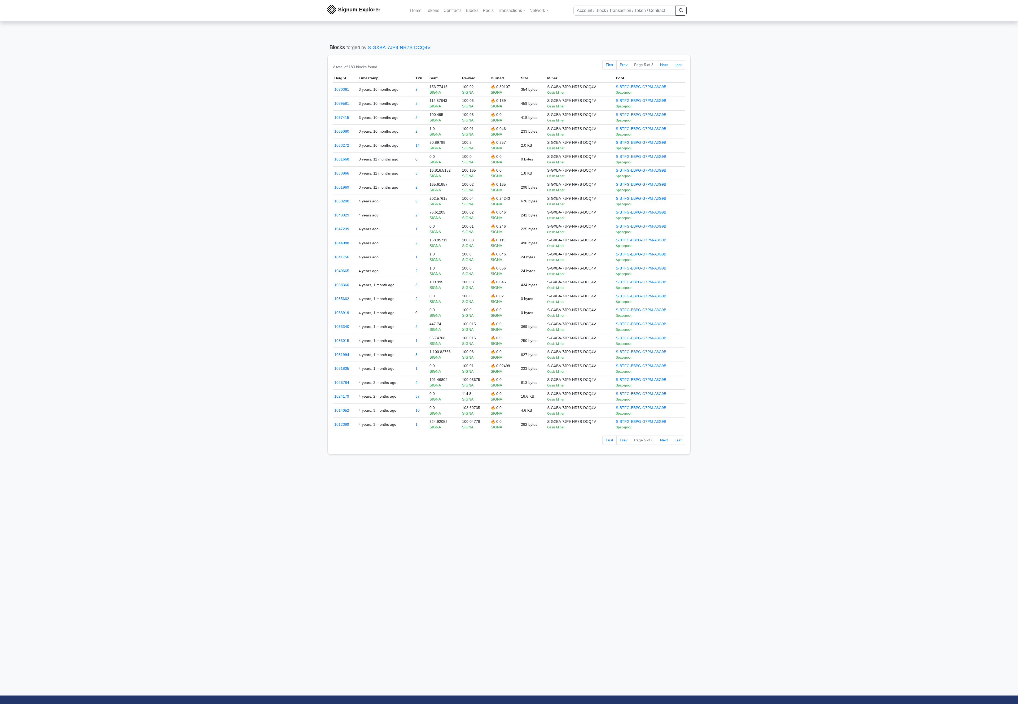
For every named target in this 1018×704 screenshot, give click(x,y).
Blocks (472, 10)
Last (678, 65)
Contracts (453, 10)
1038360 (341, 285)
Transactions (510, 10)
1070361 (341, 89)
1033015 (341, 340)
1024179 (341, 396)
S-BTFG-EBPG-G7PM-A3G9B (641, 87)
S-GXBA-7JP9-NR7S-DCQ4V (399, 47)
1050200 (341, 201)
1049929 (341, 215)
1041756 (341, 257)
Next (664, 65)
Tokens (432, 10)
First (609, 65)
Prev (624, 65)
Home (416, 10)
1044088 (341, 243)
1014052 (341, 410)
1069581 (341, 103)
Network (537, 10)
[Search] (681, 11)
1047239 (341, 229)
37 (417, 396)
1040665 (341, 271)
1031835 (341, 368)
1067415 (341, 117)
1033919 (341, 313)
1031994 (341, 355)
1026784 (341, 382)
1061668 (341, 159)
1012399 (341, 424)
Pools (488, 10)
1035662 (341, 299)
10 (417, 410)
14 (417, 145)
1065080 (341, 131)
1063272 (341, 145)
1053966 (341, 173)
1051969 (341, 187)
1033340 (341, 326)
